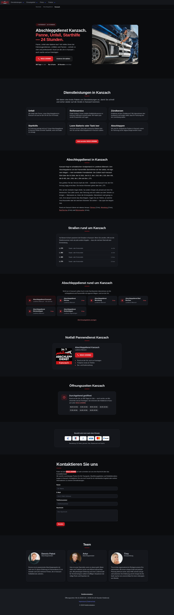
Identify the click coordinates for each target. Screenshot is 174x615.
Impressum (82, 601)
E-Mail (58, 492)
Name (58, 485)
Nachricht (59, 507)
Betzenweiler (80, 210)
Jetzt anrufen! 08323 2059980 (87, 141)
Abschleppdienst (48, 7)
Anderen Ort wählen (63, 58)
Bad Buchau (63, 210)
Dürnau (92, 207)
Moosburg (104, 207)
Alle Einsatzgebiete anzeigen (87, 320)
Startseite (38, 7)
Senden (60, 524)
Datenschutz (91, 601)
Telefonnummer (61, 500)
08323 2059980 (46, 58)
